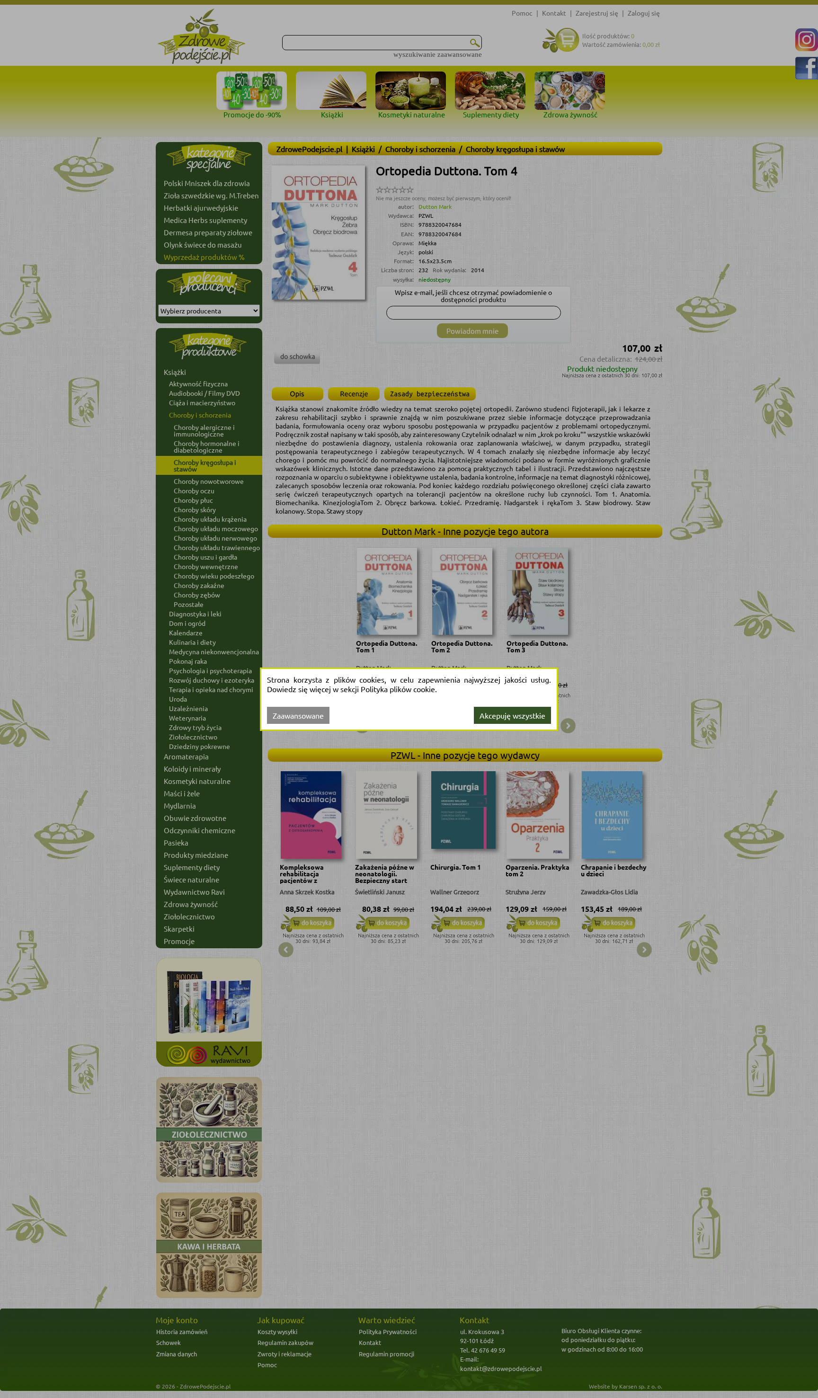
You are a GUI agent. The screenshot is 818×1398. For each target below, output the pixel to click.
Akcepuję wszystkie (512, 715)
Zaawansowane (298, 715)
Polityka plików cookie (398, 689)
